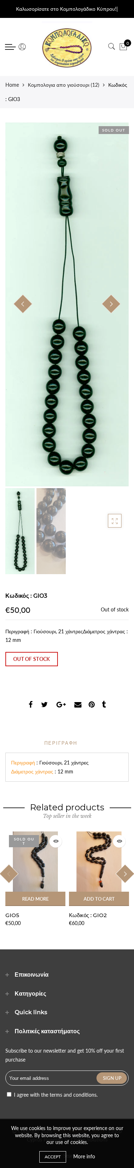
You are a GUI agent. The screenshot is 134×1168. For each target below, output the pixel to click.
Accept (53, 1156)
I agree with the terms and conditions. (55, 1095)
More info (84, 1156)
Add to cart (99, 899)
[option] (67, 304)
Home (12, 85)
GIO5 (12, 915)
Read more (35, 899)
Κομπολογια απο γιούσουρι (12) (63, 85)
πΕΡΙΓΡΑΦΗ (60, 743)
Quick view (55, 841)
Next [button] (111, 304)
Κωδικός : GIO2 (88, 915)
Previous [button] (23, 304)
